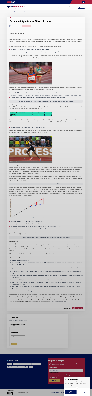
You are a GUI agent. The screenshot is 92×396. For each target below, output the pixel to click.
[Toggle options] (77, 387)
